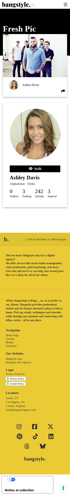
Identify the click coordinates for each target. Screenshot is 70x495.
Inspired (52, 196)
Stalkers (14, 196)
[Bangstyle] (16, 5)
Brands (9, 342)
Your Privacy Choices (31, 479)
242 (39, 191)
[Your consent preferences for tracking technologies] (63, 488)
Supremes (11, 345)
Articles (10, 338)
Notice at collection (19, 490)
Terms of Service (15, 374)
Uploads (39, 196)
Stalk (36, 169)
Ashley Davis (30, 85)
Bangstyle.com (14, 358)
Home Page (12, 335)
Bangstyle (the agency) (18, 362)
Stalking (27, 196)
